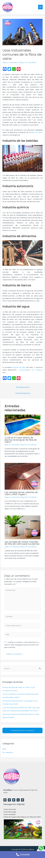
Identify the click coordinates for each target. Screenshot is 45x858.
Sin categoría (7, 752)
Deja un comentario (10, 62)
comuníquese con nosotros (31, 370)
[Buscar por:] (22, 668)
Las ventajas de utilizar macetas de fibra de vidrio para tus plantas (22, 542)
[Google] (18, 799)
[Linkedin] (22, 799)
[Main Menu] (40, 7)
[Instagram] (13, 799)
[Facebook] (4, 799)
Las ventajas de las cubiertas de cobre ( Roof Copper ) (21, 493)
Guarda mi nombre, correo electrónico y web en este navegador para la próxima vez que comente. (21, 644)
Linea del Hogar (9, 812)
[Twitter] (9, 799)
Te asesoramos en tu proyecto (22, 730)
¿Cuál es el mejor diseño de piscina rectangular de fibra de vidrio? (21, 439)
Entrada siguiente (22, 393)
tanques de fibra (19, 367)
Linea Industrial (9, 814)
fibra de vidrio (36, 132)
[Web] (22, 635)
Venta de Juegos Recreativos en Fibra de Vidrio (22, 817)
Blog (21, 62)
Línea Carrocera (9, 809)
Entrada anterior (23, 387)
